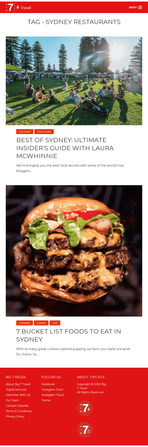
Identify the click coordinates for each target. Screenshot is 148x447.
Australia (41, 323)
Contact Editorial (17, 405)
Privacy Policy (15, 416)
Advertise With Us (18, 395)
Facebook (48, 384)
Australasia (24, 323)
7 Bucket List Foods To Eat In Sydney (68, 335)
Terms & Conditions (19, 411)
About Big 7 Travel (18, 384)
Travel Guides (44, 131)
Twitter (46, 400)
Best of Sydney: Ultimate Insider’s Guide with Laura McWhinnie (65, 148)
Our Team (12, 400)
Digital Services (16, 389)
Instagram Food (52, 389)
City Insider (24, 131)
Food (54, 323)
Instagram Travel (52, 395)
